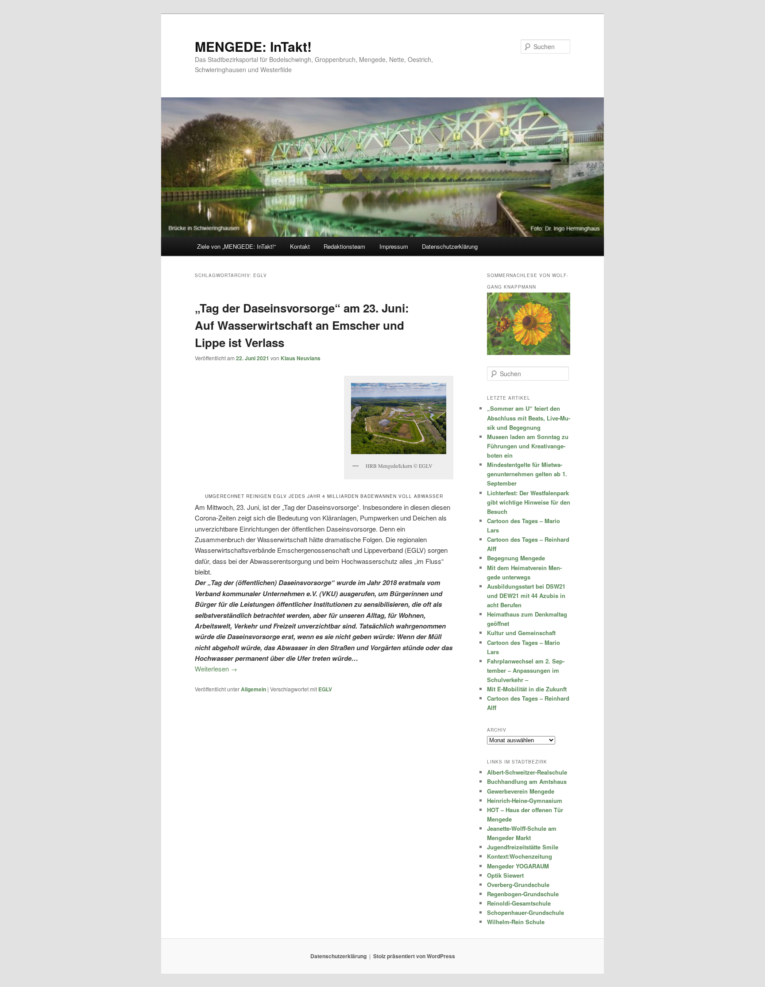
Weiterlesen (216, 668)
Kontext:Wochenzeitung (519, 856)
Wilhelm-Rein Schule (516, 922)
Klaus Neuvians (301, 358)
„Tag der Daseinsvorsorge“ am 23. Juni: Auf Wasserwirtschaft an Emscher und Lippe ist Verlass (302, 325)
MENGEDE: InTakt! (253, 46)
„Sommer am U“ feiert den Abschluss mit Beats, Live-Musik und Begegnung (528, 417)
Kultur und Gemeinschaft (521, 632)
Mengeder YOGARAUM (518, 866)
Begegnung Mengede (516, 558)
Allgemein (253, 689)
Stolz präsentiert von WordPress (414, 956)
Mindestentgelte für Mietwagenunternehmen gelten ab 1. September (527, 473)
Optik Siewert (505, 875)
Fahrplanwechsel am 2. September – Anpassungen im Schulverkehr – (525, 670)
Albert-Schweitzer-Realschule (527, 772)
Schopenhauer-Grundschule (525, 912)
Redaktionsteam (344, 246)
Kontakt (300, 246)
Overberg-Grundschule (518, 884)
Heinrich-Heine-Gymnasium (524, 800)
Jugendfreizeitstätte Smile (522, 847)
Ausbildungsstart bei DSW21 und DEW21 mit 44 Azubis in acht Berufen (526, 595)
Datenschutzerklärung (450, 246)
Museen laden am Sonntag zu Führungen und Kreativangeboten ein (527, 445)
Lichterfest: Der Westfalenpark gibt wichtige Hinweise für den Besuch (528, 502)
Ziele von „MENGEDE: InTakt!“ (236, 246)
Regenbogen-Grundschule (523, 894)
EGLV (325, 689)
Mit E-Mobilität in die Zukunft (527, 689)
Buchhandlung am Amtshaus (527, 781)
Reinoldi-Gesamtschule (519, 903)
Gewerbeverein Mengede (520, 791)
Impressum (393, 246)
